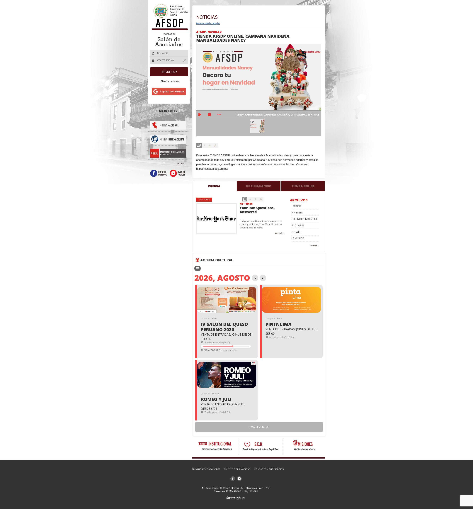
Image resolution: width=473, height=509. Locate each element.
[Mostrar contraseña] (184, 60)
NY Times (246, 204)
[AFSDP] (169, 28)
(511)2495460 (234, 491)
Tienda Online (303, 186)
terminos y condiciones (206, 469)
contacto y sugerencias (269, 469)
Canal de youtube (177, 173)
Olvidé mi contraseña (170, 81)
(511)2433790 (251, 491)
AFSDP (201, 32)
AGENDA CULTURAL (216, 260)
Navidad (215, 32)
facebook (158, 173)
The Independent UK (305, 219)
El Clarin (298, 225)
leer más (279, 233)
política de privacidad (237, 469)
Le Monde (298, 238)
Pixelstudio (236, 498)
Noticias (216, 23)
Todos (296, 206)
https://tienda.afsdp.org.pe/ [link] (212, 168)
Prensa (214, 186)
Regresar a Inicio (203, 23)
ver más (180, 163)
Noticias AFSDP (258, 186)
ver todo (313, 245)
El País (296, 232)
